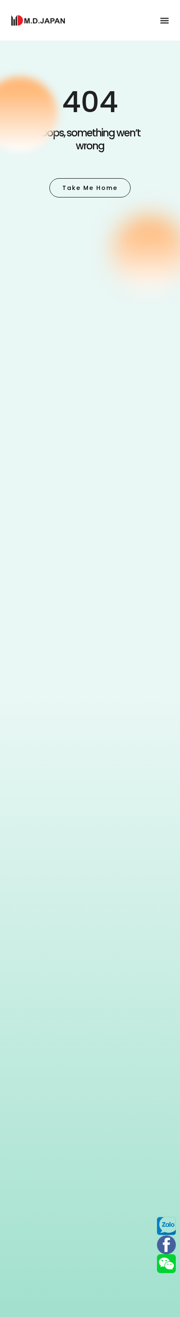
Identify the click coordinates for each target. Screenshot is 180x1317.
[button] (165, 20)
